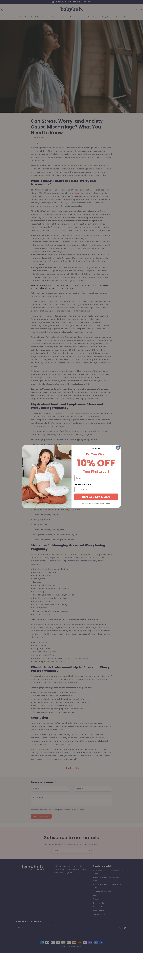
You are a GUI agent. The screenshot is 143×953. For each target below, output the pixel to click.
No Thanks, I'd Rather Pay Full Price (96, 503)
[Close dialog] (118, 448)
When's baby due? (83, 484)
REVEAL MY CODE (96, 496)
